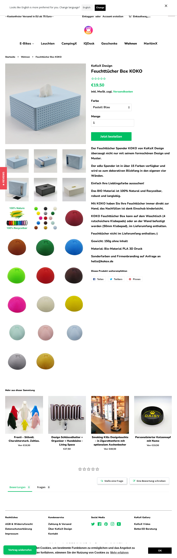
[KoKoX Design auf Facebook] (99, 524)
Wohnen (130, 43)
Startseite (10, 56)
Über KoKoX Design (60, 529)
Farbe (95, 101)
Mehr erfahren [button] (119, 552)
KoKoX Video (142, 524)
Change (100, 7)
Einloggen (88, 16)
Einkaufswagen (141, 16)
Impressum (11, 533)
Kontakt (53, 533)
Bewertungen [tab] (18, 487)
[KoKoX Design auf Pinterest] (106, 524)
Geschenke (109, 43)
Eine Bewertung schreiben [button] (151, 480)
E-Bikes (26, 43)
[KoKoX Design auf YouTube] (119, 524)
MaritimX (150, 43)
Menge (95, 116)
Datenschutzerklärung (18, 529)
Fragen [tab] (41, 487)
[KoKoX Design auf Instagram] (112, 524)
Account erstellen (113, 16)
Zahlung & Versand (59, 524)
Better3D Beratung (145, 529)
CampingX (69, 43)
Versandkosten (123, 92)
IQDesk (89, 43)
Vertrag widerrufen (20, 550)
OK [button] (160, 550)
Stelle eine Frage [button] (113, 480)
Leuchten (48, 43)
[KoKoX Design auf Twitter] (93, 524)
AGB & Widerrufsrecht (19, 524)
